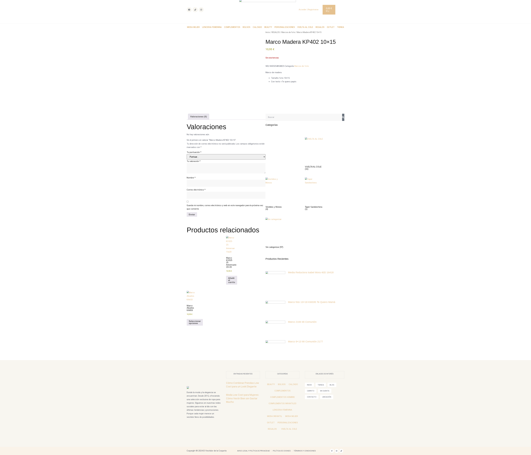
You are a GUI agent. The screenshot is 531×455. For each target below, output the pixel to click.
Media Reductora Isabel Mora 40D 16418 (311, 272)
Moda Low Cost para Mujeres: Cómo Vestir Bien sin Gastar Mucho (242, 398)
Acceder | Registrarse (308, 9)
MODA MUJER (193, 27)
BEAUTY (268, 27)
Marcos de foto (288, 32)
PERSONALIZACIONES (284, 27)
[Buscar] (343, 117)
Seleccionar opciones (195, 322)
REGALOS (320, 27)
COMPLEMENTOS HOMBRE (282, 397)
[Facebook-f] (332, 451)
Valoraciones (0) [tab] (198, 116)
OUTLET (331, 27)
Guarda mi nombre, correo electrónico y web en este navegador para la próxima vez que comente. (225, 207)
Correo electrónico (196, 190)
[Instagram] (201, 9)
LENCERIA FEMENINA (212, 27)
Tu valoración (194, 161)
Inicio (268, 32)
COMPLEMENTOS (232, 27)
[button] (341, 9)
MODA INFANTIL (274, 416)
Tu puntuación (194, 152)
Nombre (191, 177)
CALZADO (257, 27)
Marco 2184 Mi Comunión (302, 322)
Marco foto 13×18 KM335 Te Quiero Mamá (311, 302)
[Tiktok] (195, 9)
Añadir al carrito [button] (231, 280)
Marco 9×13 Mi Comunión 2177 (305, 341)
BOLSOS (246, 27)
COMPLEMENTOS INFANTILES (282, 403)
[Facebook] (189, 9)
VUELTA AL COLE (305, 27)
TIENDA (340, 27)
